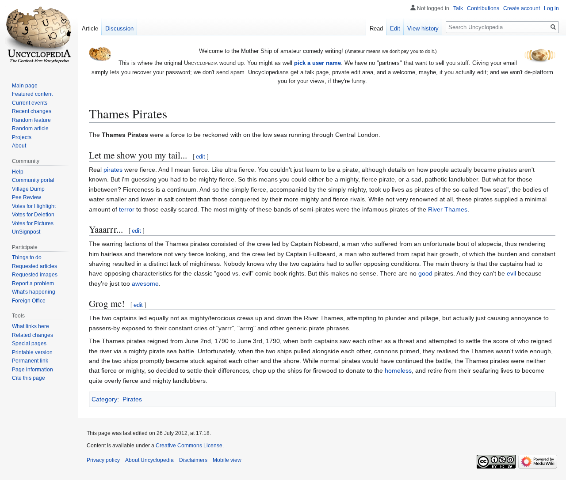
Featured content (32, 94)
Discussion (119, 28)
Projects (21, 137)
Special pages (29, 343)
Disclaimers (193, 460)
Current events (29, 103)
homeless (398, 370)
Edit (395, 28)
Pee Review (26, 197)
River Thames (447, 209)
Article (90, 28)
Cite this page (28, 378)
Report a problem (33, 283)
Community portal (33, 180)
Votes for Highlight (34, 206)
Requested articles (34, 266)
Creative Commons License (189, 445)
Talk (458, 8)
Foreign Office (29, 301)
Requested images (34, 275)
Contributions (483, 8)
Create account (521, 8)
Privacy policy (103, 460)
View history (423, 28)
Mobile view (227, 460)
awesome (145, 283)
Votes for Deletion (33, 215)
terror (126, 209)
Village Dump (28, 189)
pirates (112, 169)
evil (511, 273)
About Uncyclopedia (149, 460)
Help (17, 172)
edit (200, 156)
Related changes (32, 335)
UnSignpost (26, 232)
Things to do (27, 257)
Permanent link (30, 361)
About (19, 146)
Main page (25, 86)
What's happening (33, 292)
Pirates (132, 399)
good (425, 273)
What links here (30, 326)
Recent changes (31, 111)
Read (376, 28)
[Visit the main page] (39, 35)
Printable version (32, 352)
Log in (551, 8)
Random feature (31, 120)
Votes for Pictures (33, 223)
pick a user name (317, 63)
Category (104, 399)
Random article (30, 128)
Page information (32, 370)
